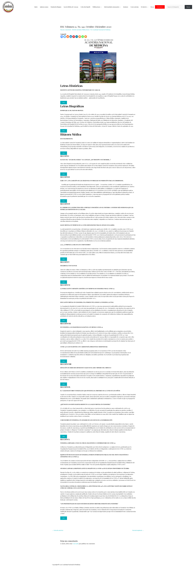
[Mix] (79, 36)
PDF (64, 102)
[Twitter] (64, 36)
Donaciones (160, 6)
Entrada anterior (57, 530)
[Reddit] (67, 36)
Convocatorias (134, 7)
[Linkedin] (70, 36)
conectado (75, 543)
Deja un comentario (65, 30)
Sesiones (125, 7)
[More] (85, 36)
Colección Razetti (85, 7)
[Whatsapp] (82, 36)
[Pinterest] (73, 36)
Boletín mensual (76, 30)
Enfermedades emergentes (111, 7)
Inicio (36, 7)
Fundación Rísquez (56, 7)
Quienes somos (44, 7)
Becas (152, 7)
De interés (144, 7)
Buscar (188, 7)
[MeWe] (76, 36)
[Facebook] (61, 36)
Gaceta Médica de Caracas (71, 7)
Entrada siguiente (138, 530)
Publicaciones (96, 7)
